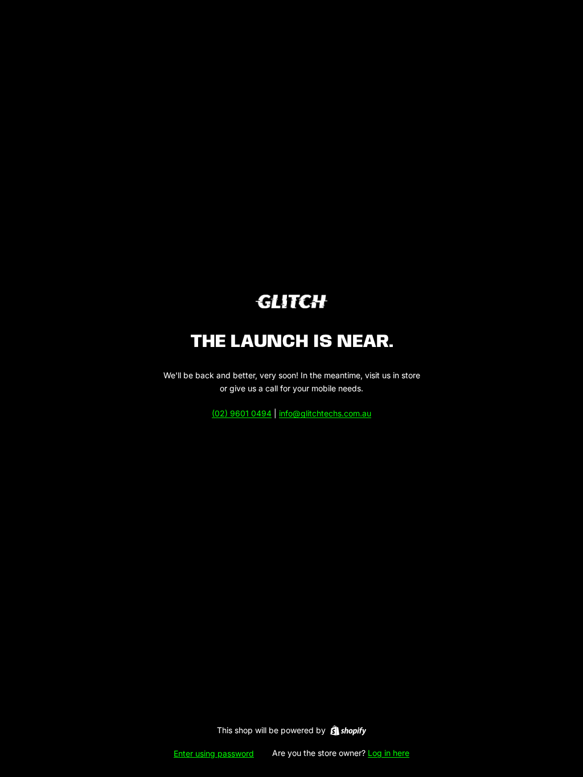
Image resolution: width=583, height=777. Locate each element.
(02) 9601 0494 (242, 413)
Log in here (388, 753)
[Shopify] (348, 730)
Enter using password (214, 753)
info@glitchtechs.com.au (325, 413)
